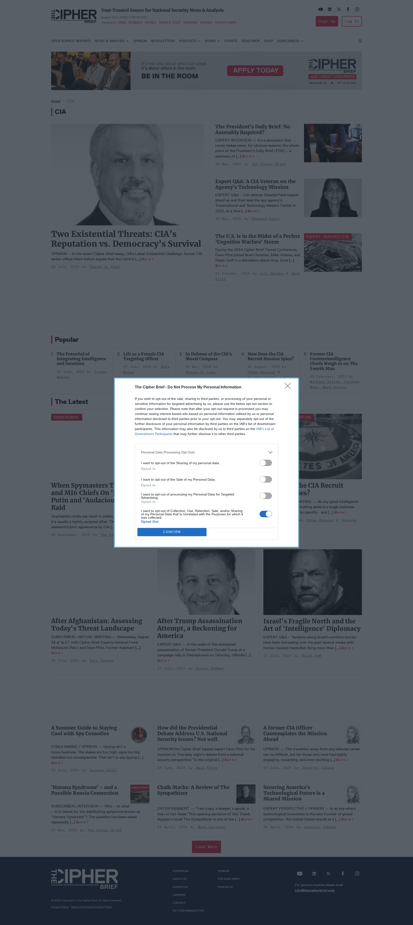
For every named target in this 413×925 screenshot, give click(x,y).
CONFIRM (172, 532)
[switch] (266, 463)
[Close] (289, 387)
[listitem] (206, 452)
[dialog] (206, 462)
